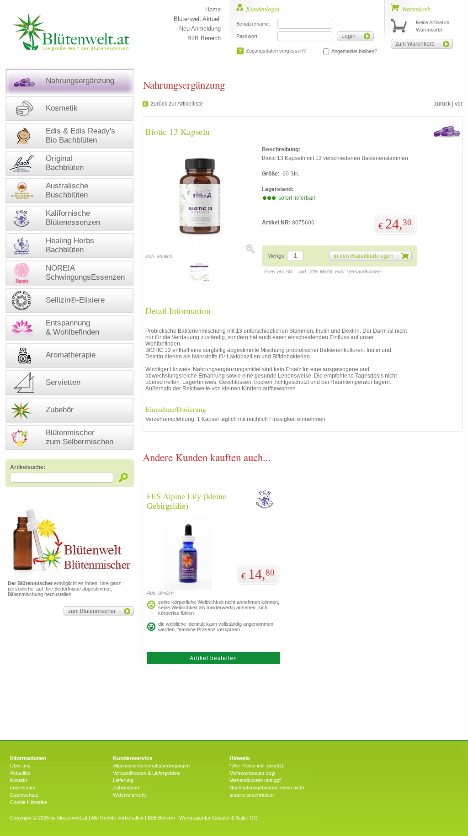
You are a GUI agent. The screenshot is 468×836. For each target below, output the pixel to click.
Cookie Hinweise (28, 802)
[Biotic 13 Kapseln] (200, 252)
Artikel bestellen (213, 658)
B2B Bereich (204, 38)
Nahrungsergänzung (80, 80)
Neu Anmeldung (200, 28)
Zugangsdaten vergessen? (276, 50)
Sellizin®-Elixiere (75, 300)
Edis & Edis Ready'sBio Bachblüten (80, 135)
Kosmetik (62, 108)
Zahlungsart (126, 787)
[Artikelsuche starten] (123, 477)
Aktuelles (20, 773)
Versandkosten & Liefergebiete (147, 773)
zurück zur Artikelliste (177, 104)
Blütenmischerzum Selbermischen (79, 437)
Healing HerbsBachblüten (70, 245)
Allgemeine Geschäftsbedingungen (151, 765)
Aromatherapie (71, 355)
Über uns (20, 765)
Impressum (22, 787)
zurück (442, 104)
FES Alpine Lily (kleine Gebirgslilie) (186, 501)
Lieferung (123, 780)
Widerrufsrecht (129, 795)
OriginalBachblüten (65, 163)
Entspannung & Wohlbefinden (72, 327)
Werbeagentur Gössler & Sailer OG (218, 817)
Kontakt (18, 780)
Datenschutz (24, 795)
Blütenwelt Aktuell (197, 19)
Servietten (63, 382)
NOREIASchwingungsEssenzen (85, 273)
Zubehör (60, 409)
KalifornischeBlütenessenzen (73, 218)
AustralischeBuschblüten (67, 190)
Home (213, 9)
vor (459, 104)
